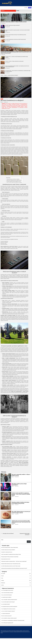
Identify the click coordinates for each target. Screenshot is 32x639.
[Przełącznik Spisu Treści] (21, 178)
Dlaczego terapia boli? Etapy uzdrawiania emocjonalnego (9, 556)
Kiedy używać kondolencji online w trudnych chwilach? (14, 180)
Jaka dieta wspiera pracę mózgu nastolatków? (12, 25)
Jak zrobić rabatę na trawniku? (8, 592)
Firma (2, 578)
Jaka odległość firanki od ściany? (8, 590)
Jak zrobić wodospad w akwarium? (9, 611)
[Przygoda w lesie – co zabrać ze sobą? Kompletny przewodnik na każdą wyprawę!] (3, 58)
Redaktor (13, 486)
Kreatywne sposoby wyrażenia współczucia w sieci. (14, 181)
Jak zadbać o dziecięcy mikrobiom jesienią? (10, 599)
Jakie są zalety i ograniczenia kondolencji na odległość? (14, 182)
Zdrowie (2, 585)
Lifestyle (2, 580)
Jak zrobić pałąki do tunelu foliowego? (9, 601)
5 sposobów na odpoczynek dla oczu (6, 552)
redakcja (2, 102)
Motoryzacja (3, 582)
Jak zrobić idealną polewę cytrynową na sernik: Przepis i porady (15, 39)
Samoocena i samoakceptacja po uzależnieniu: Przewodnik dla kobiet (14, 620)
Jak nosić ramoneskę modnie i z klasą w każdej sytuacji (13, 21)
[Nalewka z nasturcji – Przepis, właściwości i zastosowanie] (3, 62)
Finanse (2, 575)
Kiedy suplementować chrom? (5, 559)
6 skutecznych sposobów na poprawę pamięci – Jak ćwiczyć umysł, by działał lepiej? (17, 30)
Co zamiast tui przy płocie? (8, 615)
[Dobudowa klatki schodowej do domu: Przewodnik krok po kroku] (3, 36)
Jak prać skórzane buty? (6, 613)
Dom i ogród (3, 573)
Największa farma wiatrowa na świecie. (9, 608)
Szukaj (2, 539)
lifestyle (2, 10)
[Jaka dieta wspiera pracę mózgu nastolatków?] (3, 26)
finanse (17, 10)
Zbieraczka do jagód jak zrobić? (8, 622)
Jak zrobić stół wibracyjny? (8, 594)
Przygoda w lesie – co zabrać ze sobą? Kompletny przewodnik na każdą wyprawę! (16, 57)
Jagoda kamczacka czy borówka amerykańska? (10, 606)
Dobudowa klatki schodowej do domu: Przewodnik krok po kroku (15, 34)
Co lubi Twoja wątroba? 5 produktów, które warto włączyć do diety (11, 554)
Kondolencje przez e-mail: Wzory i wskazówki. (13, 179)
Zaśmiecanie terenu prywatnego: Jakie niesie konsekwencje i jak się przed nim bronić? (16, 52)
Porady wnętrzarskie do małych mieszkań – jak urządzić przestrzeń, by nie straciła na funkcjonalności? (17, 66)
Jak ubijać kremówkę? (6, 604)
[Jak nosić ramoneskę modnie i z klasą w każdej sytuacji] (16, 17)
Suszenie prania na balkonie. (7, 597)
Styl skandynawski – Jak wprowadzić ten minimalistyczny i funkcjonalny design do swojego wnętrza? (17, 71)
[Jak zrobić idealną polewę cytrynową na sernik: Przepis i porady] (3, 40)
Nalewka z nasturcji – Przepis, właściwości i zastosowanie (14, 61)
